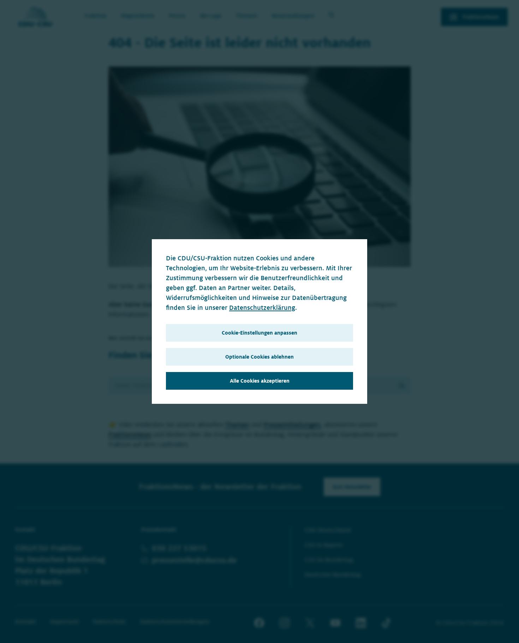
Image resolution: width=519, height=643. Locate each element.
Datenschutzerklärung (262, 307)
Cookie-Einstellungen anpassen (259, 333)
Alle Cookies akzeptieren (260, 381)
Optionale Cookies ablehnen (259, 357)
